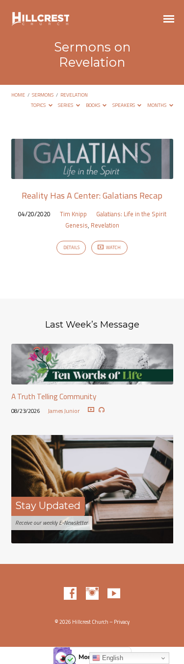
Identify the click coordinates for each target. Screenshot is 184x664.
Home (18, 95)
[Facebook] (70, 593)
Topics (39, 105)
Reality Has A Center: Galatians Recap (92, 195)
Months (157, 105)
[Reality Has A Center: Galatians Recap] (92, 173)
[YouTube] (113, 593)
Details (71, 247)
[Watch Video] (91, 410)
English (111, 658)
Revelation (74, 95)
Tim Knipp (73, 214)
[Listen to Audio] (102, 410)
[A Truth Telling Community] (92, 378)
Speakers (124, 105)
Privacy (122, 622)
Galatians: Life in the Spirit (131, 214)
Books (93, 105)
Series (66, 105)
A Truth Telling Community (53, 396)
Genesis (76, 225)
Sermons (42, 95)
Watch (113, 247)
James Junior (63, 411)
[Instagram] (92, 593)
